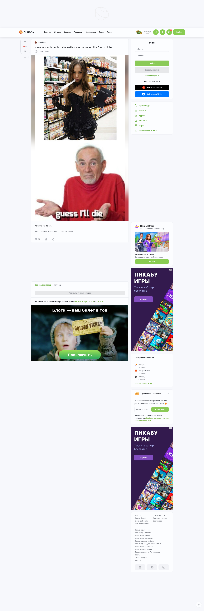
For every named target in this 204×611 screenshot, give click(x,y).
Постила (138, 555)
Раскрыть (80, 293)
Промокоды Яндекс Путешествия (148, 544)
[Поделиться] (53, 239)
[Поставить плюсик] (25, 41)
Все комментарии (43, 285)
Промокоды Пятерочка (144, 538)
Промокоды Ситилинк (143, 549)
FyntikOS (42, 42)
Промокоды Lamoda (143, 533)
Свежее (67, 32)
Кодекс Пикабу (140, 518)
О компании (157, 521)
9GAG (37, 231)
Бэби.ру (138, 560)
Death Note (52, 231)
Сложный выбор (66, 231)
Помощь (138, 515)
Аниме (44, 231)
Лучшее (57, 32)
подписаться (160, 409)
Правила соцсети (160, 515)
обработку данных (153, 418)
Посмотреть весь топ (143, 383)
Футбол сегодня (141, 558)
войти (100, 301)
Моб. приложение (141, 524)
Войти (179, 32)
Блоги (101, 32)
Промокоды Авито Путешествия (147, 552)
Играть (152, 261)
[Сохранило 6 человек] (45, 239)
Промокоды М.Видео (143, 535)
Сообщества (90, 32)
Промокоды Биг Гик (142, 530)
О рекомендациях (160, 518)
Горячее (47, 32)
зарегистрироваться (84, 301)
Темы (109, 32)
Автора (57, 285)
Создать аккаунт (152, 70)
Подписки (78, 32)
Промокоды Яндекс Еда (144, 547)
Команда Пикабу (141, 521)
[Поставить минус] (25, 51)
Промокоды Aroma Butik (144, 541)
